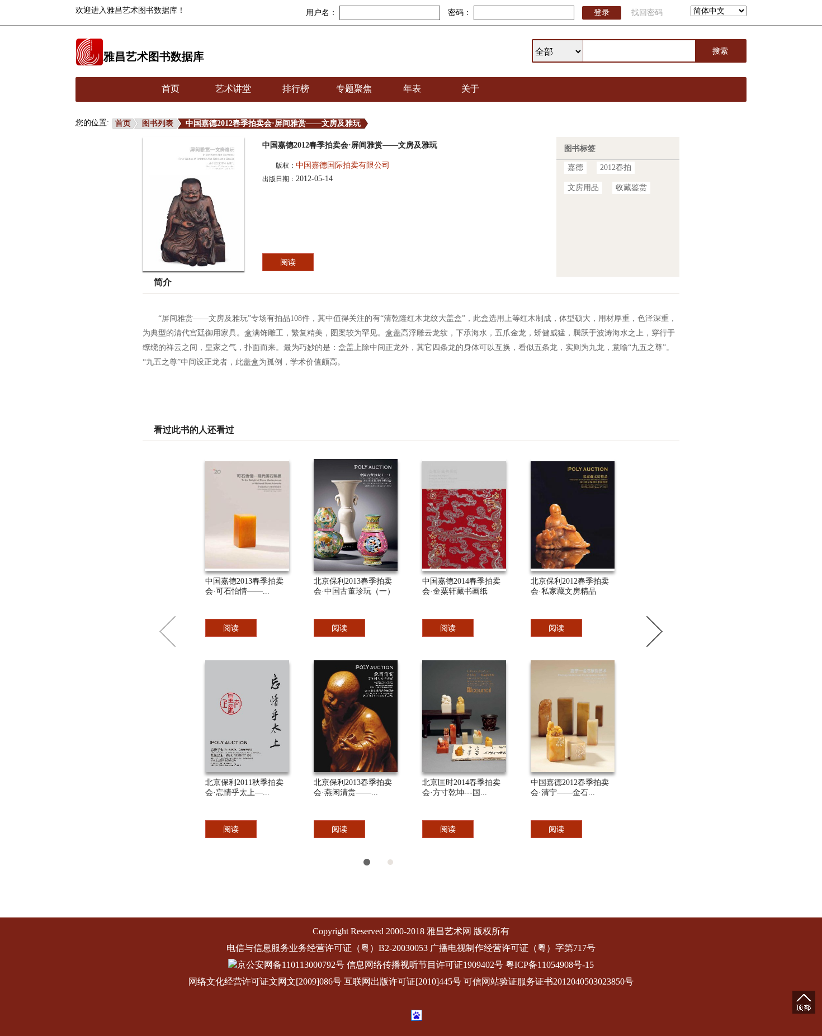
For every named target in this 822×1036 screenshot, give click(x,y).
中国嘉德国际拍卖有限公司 (343, 165)
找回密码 (647, 12)
